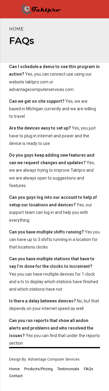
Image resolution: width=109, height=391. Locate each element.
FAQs (88, 369)
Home (16, 29)
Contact (16, 376)
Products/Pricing (38, 369)
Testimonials (68, 369)
